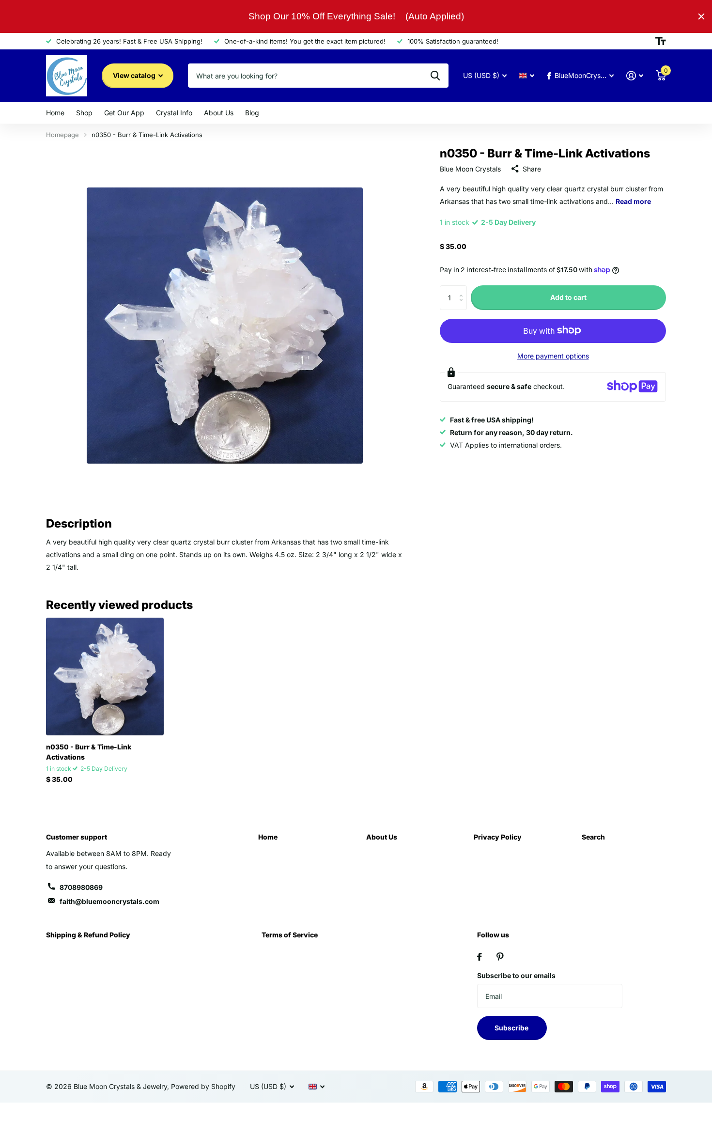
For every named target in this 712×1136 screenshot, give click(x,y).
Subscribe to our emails (516, 975)
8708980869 (81, 887)
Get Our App (124, 113)
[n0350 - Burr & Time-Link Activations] (105, 676)
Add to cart (568, 297)
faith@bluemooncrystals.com (109, 901)
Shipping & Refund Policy (88, 935)
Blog (252, 113)
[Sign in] (635, 76)
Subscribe (512, 1028)
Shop (84, 113)
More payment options (553, 355)
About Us (218, 113)
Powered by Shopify (203, 1086)
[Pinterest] (500, 956)
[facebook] (479, 957)
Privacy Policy (498, 837)
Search (593, 837)
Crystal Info (174, 113)
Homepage (62, 135)
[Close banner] (701, 16)
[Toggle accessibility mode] (660, 41)
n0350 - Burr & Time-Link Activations (88, 752)
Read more (633, 201)
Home (55, 113)
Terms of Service (290, 935)
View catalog (135, 75)
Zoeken (435, 75)
